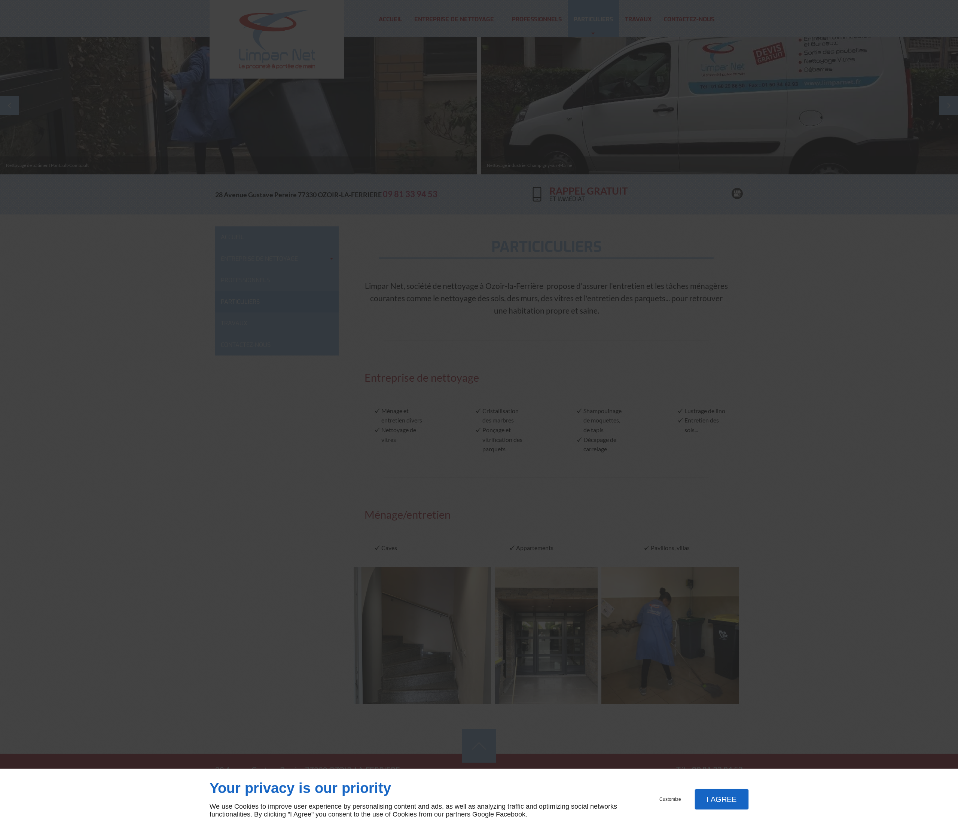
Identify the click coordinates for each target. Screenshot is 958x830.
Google (483, 814)
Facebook (510, 814)
